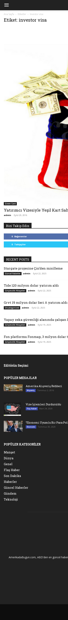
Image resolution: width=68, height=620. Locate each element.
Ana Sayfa (9, 14)
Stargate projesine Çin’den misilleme (33, 268)
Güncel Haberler (12, 273)
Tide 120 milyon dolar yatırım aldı (31, 285)
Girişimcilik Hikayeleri (15, 290)
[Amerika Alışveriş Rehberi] (13, 387)
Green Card (10, 203)
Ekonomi (31, 426)
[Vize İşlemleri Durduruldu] (12, 409)
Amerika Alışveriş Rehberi (44, 386)
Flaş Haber (32, 408)
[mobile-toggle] (6, 5)
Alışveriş (31, 390)
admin (7, 215)
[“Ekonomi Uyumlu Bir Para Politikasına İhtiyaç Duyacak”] (13, 426)
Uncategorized (12, 307)
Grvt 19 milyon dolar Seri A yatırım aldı (35, 302)
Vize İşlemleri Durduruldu (43, 404)
